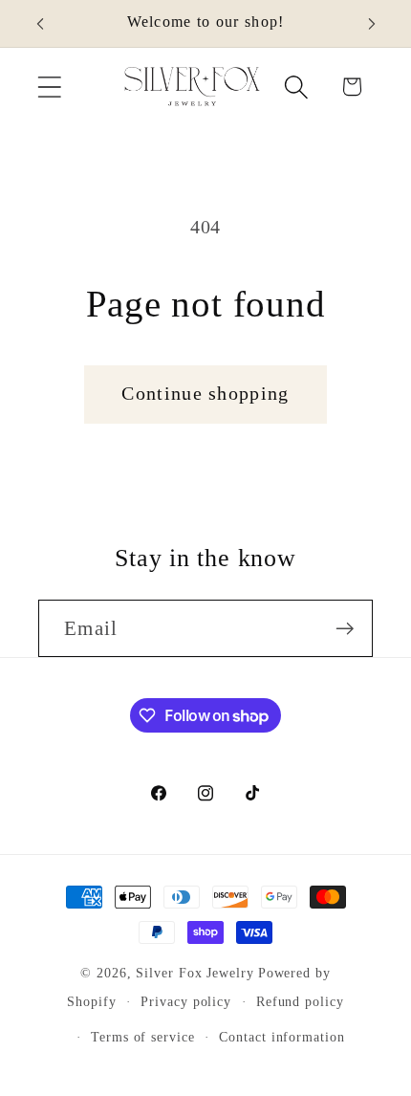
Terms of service (143, 1036)
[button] (49, 86)
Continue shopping (205, 394)
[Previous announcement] (40, 24)
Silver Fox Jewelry (194, 972)
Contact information (281, 1036)
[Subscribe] (344, 629)
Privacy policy (186, 1001)
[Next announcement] (372, 24)
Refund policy (300, 1001)
